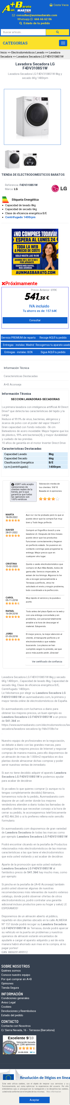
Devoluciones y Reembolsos (18, 1011)
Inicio (3, 52)
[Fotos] (13, 159)
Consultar (35, 320)
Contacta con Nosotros (16, 1026)
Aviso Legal (8, 1002)
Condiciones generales (15, 998)
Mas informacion (53, 1092)
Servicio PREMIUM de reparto (18, 337)
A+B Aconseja (12, 384)
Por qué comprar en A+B (16, 979)
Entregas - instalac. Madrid (18, 344)
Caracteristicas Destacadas (21, 376)
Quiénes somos (11, 970)
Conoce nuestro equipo (15, 975)
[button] (57, 32)
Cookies (6, 1006)
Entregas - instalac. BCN (18, 352)
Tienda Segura (10, 987)
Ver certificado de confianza (47, 661)
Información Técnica (16, 368)
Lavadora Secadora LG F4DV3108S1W (40, 56)
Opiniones (7, 983)
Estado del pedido (12, 1015)
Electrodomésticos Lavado (27, 52)
